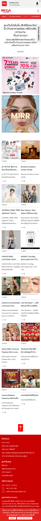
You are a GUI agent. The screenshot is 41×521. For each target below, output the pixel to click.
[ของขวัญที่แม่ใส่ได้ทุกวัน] (30, 378)
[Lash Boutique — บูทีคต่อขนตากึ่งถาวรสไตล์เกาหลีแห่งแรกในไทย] (30, 286)
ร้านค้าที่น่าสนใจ (7, 476)
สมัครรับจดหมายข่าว (9, 469)
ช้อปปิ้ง (12, 42)
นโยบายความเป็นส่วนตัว (10, 446)
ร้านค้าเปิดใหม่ (35, 16)
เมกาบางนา (6, 442)
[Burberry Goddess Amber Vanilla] (30, 150)
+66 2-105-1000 (11, 488)
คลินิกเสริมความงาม (24, 504)
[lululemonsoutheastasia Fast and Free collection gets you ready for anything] (11, 286)
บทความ (4, 16)
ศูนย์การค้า (5, 497)
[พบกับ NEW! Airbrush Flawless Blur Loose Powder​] (11, 332)
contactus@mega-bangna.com (16, 491)
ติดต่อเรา (5, 465)
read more (20, 52)
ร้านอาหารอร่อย (24, 501)
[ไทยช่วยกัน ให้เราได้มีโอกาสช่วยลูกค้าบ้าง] (30, 332)
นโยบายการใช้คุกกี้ (8, 449)
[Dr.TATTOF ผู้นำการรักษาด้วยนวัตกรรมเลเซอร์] (11, 150)
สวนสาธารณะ (12, 504)
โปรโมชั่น (26, 16)
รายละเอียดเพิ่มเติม (24, 518)
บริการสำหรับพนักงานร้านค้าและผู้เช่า (14, 456)
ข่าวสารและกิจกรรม (15, 16)
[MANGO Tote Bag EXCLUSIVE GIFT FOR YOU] (30, 239)
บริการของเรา (6, 472)
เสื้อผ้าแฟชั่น (15, 501)
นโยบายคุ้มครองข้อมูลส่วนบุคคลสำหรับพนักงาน (18, 453)
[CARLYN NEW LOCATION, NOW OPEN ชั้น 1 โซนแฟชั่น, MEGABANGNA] (11, 239)
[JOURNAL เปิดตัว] (11, 193)
